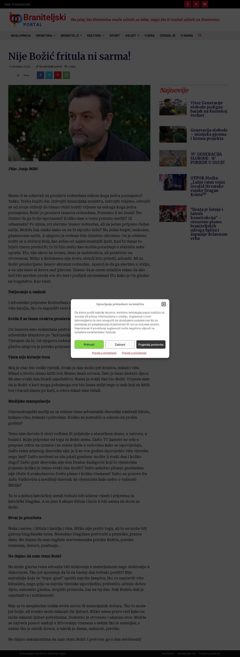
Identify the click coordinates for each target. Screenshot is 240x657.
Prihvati (89, 344)
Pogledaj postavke (151, 344)
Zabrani (120, 344)
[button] (164, 304)
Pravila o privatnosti (104, 352)
